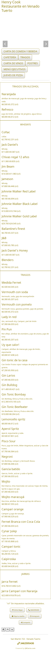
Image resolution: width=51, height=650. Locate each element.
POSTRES (32, 63)
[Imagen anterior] (5, 44)
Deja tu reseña (18, 616)
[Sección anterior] (8, 629)
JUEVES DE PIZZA (13, 75)
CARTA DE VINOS (13, 63)
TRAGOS (25, 57)
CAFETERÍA (10, 57)
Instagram (35, 616)
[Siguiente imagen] (45, 44)
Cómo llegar (18, 610)
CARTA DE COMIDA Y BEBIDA (20, 51)
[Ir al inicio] (3, 629)
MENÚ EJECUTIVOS (15, 69)
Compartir (26, 622)
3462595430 (34, 610)
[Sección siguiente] (12, 629)
